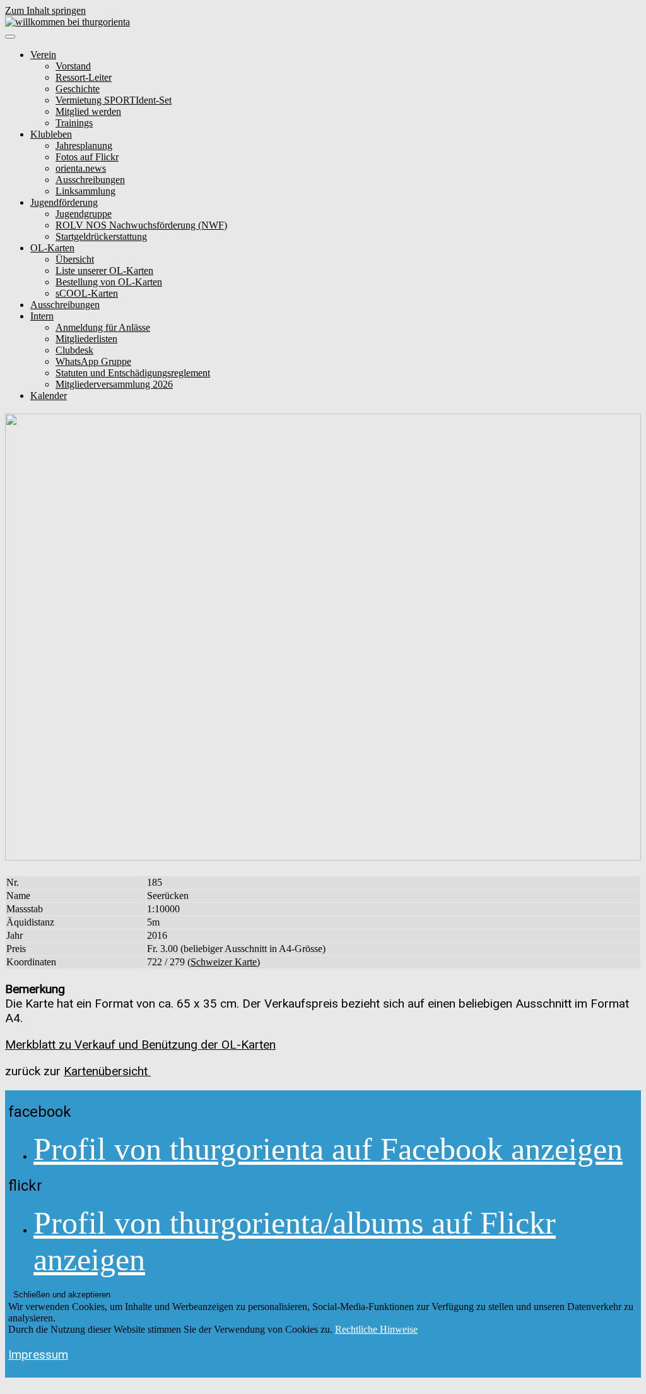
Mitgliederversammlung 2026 (114, 384)
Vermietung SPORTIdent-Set (114, 100)
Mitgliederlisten (86, 338)
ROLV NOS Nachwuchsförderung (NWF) (141, 225)
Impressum (38, 1354)
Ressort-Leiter (84, 77)
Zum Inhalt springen (45, 10)
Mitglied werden (88, 111)
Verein (43, 54)
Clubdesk (74, 350)
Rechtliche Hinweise (376, 1329)
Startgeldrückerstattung (101, 236)
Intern (42, 316)
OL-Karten (52, 247)
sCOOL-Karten (87, 293)
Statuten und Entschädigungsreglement (133, 372)
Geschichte (78, 88)
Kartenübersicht (107, 1071)
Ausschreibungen (90, 179)
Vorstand (73, 66)
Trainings (74, 122)
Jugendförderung (64, 202)
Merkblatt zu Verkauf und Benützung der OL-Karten (140, 1044)
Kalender (48, 395)
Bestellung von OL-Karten (109, 282)
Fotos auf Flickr (87, 157)
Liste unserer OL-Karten (104, 270)
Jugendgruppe (84, 213)
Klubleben (51, 134)
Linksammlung (85, 191)
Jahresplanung (84, 145)
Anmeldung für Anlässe (103, 327)
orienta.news (81, 168)
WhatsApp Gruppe (93, 361)
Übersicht (75, 259)
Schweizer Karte (224, 961)
